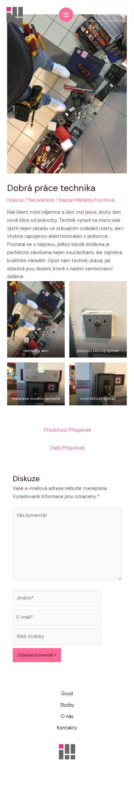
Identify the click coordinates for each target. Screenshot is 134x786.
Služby (67, 705)
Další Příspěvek (67, 448)
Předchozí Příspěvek (67, 430)
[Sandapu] (15, 15)
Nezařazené (41, 200)
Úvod (67, 694)
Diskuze (15, 200)
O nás (67, 716)
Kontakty (67, 728)
